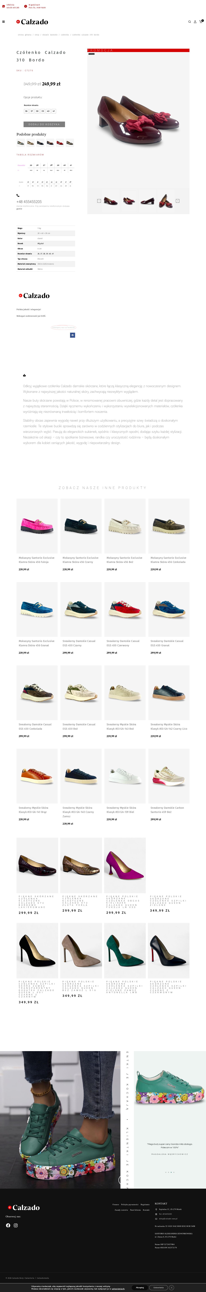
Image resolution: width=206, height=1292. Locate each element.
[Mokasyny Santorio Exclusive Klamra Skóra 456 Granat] (37, 609)
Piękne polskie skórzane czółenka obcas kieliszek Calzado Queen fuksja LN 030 (123, 901)
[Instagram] (15, 1225)
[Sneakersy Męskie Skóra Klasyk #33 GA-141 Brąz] (37, 776)
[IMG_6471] (138, 120)
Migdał (41, 243)
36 (39, 254)
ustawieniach (118, 1289)
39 (47, 254)
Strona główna (25, 35)
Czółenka (65, 35)
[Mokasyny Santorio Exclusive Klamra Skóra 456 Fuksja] (37, 526)
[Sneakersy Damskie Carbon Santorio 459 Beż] (169, 776)
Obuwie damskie (50, 35)
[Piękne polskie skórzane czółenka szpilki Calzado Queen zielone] (168, 865)
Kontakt (146, 1210)
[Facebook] (8, 1225)
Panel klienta (135, 1210)
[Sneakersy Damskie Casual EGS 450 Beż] (81, 692)
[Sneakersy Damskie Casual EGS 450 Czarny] (81, 609)
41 (53, 254)
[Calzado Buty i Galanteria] (32, 21)
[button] (72, 335)
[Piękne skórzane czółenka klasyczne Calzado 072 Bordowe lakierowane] (37, 865)
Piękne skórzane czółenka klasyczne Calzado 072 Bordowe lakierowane (37, 901)
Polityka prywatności (129, 1204)
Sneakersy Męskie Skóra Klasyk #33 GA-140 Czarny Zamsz (78, 812)
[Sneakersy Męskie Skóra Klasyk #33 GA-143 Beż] (125, 692)
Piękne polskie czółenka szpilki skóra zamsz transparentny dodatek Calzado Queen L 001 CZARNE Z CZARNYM (37, 989)
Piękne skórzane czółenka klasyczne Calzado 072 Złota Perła (80, 900)
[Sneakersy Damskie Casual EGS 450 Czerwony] (125, 609)
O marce (116, 1204)
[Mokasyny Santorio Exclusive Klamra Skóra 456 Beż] (125, 526)
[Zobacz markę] (34, 295)
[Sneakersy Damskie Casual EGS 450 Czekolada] (37, 692)
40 (50, 254)
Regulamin (145, 1204)
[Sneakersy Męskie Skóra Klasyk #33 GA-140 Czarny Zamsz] (81, 776)
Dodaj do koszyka (44, 124)
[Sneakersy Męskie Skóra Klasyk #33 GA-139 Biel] (125, 776)
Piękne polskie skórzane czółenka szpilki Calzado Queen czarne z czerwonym (168, 986)
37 (41, 254)
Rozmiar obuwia (31, 105)
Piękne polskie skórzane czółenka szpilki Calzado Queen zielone (168, 900)
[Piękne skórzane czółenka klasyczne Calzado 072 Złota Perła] (81, 865)
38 (44, 254)
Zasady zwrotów (121, 1210)
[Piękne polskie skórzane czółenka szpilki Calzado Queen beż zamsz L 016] (81, 951)
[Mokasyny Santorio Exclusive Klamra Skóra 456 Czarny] (81, 526)
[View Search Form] (189, 21)
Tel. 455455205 (165, 1214)
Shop (37, 35)
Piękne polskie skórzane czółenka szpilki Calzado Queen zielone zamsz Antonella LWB (124, 986)
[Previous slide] (99, 201)
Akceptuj (140, 1287)
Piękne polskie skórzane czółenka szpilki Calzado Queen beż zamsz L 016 (81, 985)
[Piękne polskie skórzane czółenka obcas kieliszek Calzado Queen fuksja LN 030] (125, 865)
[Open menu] (3, 21)
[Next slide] (177, 201)
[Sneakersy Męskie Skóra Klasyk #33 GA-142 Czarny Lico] (169, 692)
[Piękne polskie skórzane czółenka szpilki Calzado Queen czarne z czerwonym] (168, 951)
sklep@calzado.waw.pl (168, 1219)
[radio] (26, 111)
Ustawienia (158, 1287)
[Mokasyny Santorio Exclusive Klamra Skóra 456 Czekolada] (169, 526)
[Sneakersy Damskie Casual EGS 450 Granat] (169, 609)
